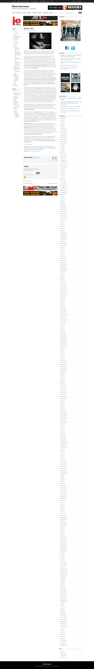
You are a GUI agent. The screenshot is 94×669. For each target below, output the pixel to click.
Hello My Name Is (17, 36)
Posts (74, 1)
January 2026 (63, 132)
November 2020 (64, 264)
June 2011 (63, 504)
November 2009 (64, 545)
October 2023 (63, 190)
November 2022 (64, 213)
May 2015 (63, 404)
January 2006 (63, 642)
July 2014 (62, 426)
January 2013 (63, 464)
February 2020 (63, 283)
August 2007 (63, 602)
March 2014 (63, 434)
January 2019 (63, 311)
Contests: (14, 1)
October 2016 (63, 368)
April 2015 (63, 407)
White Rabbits (35, 149)
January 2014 (63, 438)
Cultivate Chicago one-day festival (32, 75)
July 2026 (62, 120)
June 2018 (63, 326)
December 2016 (64, 364)
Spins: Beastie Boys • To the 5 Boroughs (69, 65)
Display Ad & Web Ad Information (23, 1)
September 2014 (64, 421)
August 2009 (63, 551)
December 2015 (64, 390)
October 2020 (63, 266)
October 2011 (63, 496)
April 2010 (63, 534)
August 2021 (63, 245)
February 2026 (63, 130)
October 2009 (63, 547)
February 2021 (63, 258)
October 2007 (63, 598)
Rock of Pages (17, 62)
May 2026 (63, 124)
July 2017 (62, 349)
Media (16, 61)
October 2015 (63, 394)
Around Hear (17, 48)
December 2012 (64, 466)
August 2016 (63, 373)
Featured (24, 12)
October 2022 (63, 215)
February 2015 (63, 411)
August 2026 (63, 118)
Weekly (51, 12)
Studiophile (17, 64)
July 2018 (62, 324)
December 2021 (64, 237)
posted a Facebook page (36, 66)
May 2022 (63, 226)
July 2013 (62, 451)
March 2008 (63, 587)
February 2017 (63, 360)
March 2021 (63, 256)
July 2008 (62, 579)
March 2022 (63, 230)
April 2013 (63, 458)
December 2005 (64, 644)
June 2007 (63, 606)
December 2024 (64, 160)
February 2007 (63, 615)
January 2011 (63, 515)
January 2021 (63, 260)
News (15, 82)
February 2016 (63, 385)
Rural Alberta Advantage (51, 148)
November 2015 (64, 392)
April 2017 (63, 356)
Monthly (39, 12)
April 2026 (63, 126)
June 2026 (63, 122)
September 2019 (64, 294)
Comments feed (64, 655)
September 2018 (64, 319)
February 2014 (63, 436)
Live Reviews (16, 80)
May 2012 (63, 481)
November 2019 (64, 290)
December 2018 (64, 313)
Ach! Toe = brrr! (28, 28)
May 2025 (63, 149)
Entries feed (63, 652)
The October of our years (52, 183)
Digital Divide (17, 53)
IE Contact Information (34, 1)
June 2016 (63, 377)
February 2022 (63, 232)
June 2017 (63, 351)
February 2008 (63, 589)
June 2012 (63, 479)
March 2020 (63, 281)
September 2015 (64, 396)
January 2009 (63, 566)
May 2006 (63, 634)
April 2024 (63, 177)
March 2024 (63, 179)
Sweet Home (17, 65)
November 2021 (64, 239)
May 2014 (63, 430)
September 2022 (64, 217)
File (15, 56)
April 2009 (63, 560)
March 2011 (63, 511)
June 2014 (63, 428)
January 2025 (63, 158)
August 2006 (63, 627)
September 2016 (64, 370)
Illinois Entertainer (20, 6)
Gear (16, 57)
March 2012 (63, 485)
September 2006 (64, 625)
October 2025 (63, 139)
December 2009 (64, 543)
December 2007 (64, 593)
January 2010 (63, 540)
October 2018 (63, 317)
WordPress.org (64, 657)
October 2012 (63, 470)
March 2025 (63, 154)
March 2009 (63, 562)
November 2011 (64, 494)
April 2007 (63, 610)
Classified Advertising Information (17, 116)
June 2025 (63, 147)
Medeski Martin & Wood (28, 148)
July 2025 (62, 145)
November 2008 (64, 570)
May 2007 (63, 608)
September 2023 (64, 192)
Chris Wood (36, 146)
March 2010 (63, 536)
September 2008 (64, 574)
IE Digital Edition (17, 67)
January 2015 (63, 413)
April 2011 (63, 509)
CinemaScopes (18, 52)
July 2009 (62, 553)
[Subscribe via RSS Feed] (25, 177)
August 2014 (63, 424)
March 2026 (63, 128)
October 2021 (63, 241)
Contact (15, 99)
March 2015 (63, 409)
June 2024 (63, 173)
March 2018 (63, 332)
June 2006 (63, 632)
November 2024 (64, 162)
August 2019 (63, 296)
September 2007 (64, 600)
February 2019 (63, 309)
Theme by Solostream (55, 666)
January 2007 (63, 617)
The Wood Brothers (28, 149)
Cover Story (18, 12)
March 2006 (63, 638)
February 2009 (63, 564)
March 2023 (63, 205)
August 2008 (63, 576)
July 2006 (62, 630)
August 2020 (63, 271)
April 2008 (63, 585)
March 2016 (63, 383)
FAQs (15, 100)
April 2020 (63, 279)
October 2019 (63, 292)
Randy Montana (42, 148)
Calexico (28, 146)
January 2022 (63, 234)
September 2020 (64, 268)
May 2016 (63, 379)
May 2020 (63, 277)
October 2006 (63, 623)
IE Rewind (29, 12)
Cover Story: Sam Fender (73, 108)
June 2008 (63, 581)
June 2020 (63, 275)
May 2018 (63, 328)
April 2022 (63, 228)
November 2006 (64, 621)
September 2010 (64, 523)
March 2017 (63, 358)
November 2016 (64, 366)
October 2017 (63, 343)
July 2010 (62, 528)
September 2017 (64, 345)
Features (15, 66)
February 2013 (63, 462)
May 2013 (63, 455)
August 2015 (63, 398)
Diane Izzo (45, 146)
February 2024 (63, 181)
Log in (62, 650)
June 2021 (63, 249)
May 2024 (63, 175)
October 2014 (63, 419)
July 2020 (62, 273)
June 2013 (63, 453)
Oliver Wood (36, 148)
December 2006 (64, 619)
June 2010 (63, 530)
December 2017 (64, 339)
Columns (15, 46)
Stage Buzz (34, 151)
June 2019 (63, 300)
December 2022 (64, 211)
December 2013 (64, 441)
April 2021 (63, 254)
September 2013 (64, 447)
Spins (15, 84)
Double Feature (18, 54)
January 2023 (63, 209)
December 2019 (64, 288)
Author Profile (36, 157)
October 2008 (63, 572)
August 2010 (63, 526)
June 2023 (63, 198)
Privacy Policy (16, 104)
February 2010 (63, 538)
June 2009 (63, 555)
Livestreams (34, 12)
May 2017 (63, 353)
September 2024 (64, 166)
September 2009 (64, 549)
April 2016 (63, 381)
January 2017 (63, 362)
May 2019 (63, 302)
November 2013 (64, 443)
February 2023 (63, 207)
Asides (14, 12)
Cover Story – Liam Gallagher (75, 106)
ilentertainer (26, 30)
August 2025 (63, 143)
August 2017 (63, 347)
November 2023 (64, 188)
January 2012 (63, 489)
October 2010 (63, 521)
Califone (32, 146)
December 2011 (64, 492)
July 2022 (62, 222)
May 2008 (63, 583)
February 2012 (63, 487)
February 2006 (63, 640)
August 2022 (63, 220)
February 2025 (63, 156)
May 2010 (63, 532)
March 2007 (63, 613)
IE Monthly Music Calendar (44, 1)
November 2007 (64, 596)
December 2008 (64, 568)
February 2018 (63, 334)
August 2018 (63, 322)
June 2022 (63, 224)
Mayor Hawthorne (51, 146)
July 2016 (62, 375)
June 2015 (63, 402)
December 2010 (64, 517)
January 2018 (63, 336)
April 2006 (63, 636)
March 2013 (63, 460)
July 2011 (62, 502)
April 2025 (63, 152)
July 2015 (62, 400)
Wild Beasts (40, 149)
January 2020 (63, 285)
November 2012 (64, 468)
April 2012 (63, 483)
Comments (80, 1)
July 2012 (62, 477)
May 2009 (63, 557)
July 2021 (62, 247)
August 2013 (63, 449)
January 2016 (63, 387)
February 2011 (63, 513)
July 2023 (62, 196)
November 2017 (64, 341)
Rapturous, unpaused (28, 183)
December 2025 (64, 135)
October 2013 (63, 445)
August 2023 (63, 194)
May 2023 (63, 200)
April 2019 (63, 305)
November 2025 (64, 137)
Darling (40, 146)
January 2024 (63, 183)
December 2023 (64, 186)
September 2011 (64, 498)
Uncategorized (45, 12)
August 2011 (63, 500)
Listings (52, 1)
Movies (15, 81)
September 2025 (64, 141)
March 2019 (63, 307)
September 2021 (64, 243)
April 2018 (63, 330)
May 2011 (62, 506)
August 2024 (63, 169)
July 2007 (62, 604)
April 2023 (63, 203)
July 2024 (62, 171)
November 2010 (64, 519)
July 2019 (62, 298)
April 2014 (63, 432)
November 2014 (64, 417)
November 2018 (64, 315)
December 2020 (64, 262)
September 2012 (64, 472)
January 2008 (63, 591)
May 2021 (63, 251)
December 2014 (64, 415)
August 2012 (63, 475)
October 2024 (63, 164)
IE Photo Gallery (17, 69)
